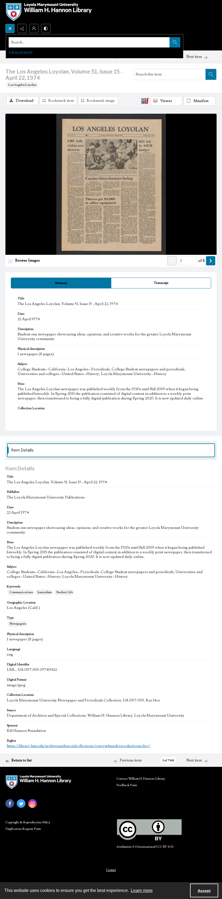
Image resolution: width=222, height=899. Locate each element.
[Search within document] (210, 74)
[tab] (61, 283)
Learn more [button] (142, 890)
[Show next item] (210, 260)
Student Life (64, 592)
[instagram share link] (32, 803)
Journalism (44, 592)
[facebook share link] (9, 803)
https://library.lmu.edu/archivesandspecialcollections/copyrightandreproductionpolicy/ (78, 746)
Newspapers (17, 624)
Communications (21, 592)
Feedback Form (126, 785)
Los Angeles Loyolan (22, 85)
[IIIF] (145, 100)
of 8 (201, 261)
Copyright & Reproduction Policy (27, 822)
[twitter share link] (21, 803)
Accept (204, 890)
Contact (111, 870)
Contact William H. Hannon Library (140, 779)
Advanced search (20, 52)
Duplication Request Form (23, 829)
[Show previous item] (172, 260)
